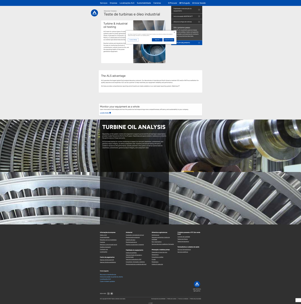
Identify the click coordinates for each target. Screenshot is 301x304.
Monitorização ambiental (133, 237)
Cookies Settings (133, 39)
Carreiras (102, 242)
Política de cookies (171, 298)
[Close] (174, 32)
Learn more (104, 113)
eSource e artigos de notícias (183, 22)
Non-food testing (156, 242)
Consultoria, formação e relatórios (135, 262)
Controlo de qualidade (184, 236)
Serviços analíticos (183, 252)
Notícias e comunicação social (108, 244)
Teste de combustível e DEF (133, 259)
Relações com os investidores (108, 240)
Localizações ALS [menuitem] (127, 3)
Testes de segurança (183, 241)
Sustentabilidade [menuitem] (144, 3)
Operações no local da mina (159, 252)
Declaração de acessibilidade (158, 298)
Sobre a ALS (103, 235)
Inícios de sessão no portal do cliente (111, 277)
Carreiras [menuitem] (157, 3)
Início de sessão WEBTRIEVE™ (183, 16)
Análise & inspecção (157, 264)
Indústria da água (130, 240)
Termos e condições (183, 298)
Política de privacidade (195, 298)
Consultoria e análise (157, 257)
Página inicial (107, 11)
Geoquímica (155, 254)
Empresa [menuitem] (113, 3)
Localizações (103, 252)
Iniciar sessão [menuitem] (200, 3)
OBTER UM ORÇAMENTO (182, 43)
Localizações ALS (105, 279)
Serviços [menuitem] (103, 3)
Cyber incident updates (107, 281)
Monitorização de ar (131, 242)
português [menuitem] (185, 3)
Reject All (157, 39)
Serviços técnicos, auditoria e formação (163, 244)
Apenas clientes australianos (108, 262)
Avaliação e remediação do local (135, 235)
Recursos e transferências (108, 274)
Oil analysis (114, 11)
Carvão (154, 259)
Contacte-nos (104, 249)
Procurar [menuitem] (173, 3)
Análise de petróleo (131, 252)
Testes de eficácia (183, 239)
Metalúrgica (155, 262)
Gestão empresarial (105, 247)
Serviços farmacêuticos (184, 249)
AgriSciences (155, 235)
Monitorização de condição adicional (136, 264)
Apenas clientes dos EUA (107, 260)
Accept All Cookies (169, 39)
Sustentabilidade (104, 237)
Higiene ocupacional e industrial (135, 244)
